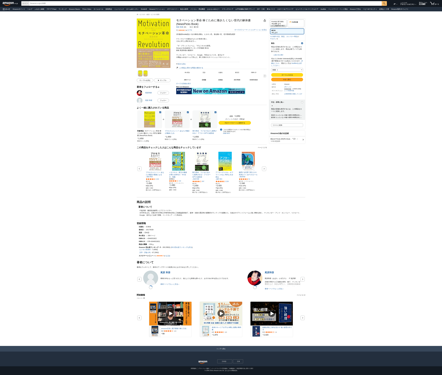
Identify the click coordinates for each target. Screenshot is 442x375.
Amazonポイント (19, 9)
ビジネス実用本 (145, 249)
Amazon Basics (74, 9)
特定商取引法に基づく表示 (245, 368)
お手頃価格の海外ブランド (245, 9)
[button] (6, 9)
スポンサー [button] (140, 298)
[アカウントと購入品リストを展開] (415, 4)
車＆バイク (271, 9)
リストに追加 (277, 125)
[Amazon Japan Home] (202, 362)
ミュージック (119, 9)
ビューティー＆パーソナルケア (307, 9)
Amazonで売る (355, 9)
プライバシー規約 (203, 368)
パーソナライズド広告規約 (219, 368)
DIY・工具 (261, 9)
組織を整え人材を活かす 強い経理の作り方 (277, 328)
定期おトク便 (384, 9)
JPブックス (287, 87)
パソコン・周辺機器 (197, 9)
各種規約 (232, 368)
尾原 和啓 (179, 27)
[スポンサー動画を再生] (170, 313)
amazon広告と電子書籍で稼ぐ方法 (173, 328)
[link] (143, 141)
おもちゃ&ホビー (213, 9)
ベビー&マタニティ (370, 9)
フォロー (163, 93)
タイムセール (98, 9)
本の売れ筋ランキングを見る (181, 247)
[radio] (278, 23)
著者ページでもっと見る (169, 284)
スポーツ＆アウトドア (285, 9)
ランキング (63, 9)
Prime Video (86, 9)
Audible (323, 9)
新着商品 (109, 9)
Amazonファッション (157, 9)
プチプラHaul (51, 9)
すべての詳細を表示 (183, 83)
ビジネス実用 (155, 14)
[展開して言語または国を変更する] (396, 4)
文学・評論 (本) (145, 252)
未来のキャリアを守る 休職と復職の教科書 (226, 328)
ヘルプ (29, 9)
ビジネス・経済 (144, 14)
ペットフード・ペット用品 (338, 9)
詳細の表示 (226, 133)
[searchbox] (205, 3)
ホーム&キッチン (132, 9)
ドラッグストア (227, 9)
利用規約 (193, 368)
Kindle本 (144, 9)
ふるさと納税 (39, 9)
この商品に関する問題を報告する (191, 68)
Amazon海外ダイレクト (400, 9)
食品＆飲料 (184, 9)
